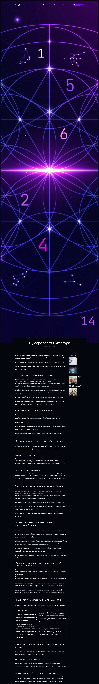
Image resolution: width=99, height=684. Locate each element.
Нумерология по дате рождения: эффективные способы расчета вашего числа (75, 386)
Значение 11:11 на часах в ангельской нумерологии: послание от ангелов (80, 367)
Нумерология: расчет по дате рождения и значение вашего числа (80, 358)
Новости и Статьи (51, 346)
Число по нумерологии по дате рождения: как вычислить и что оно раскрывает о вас (80, 377)
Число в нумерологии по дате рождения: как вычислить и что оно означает (80, 389)
